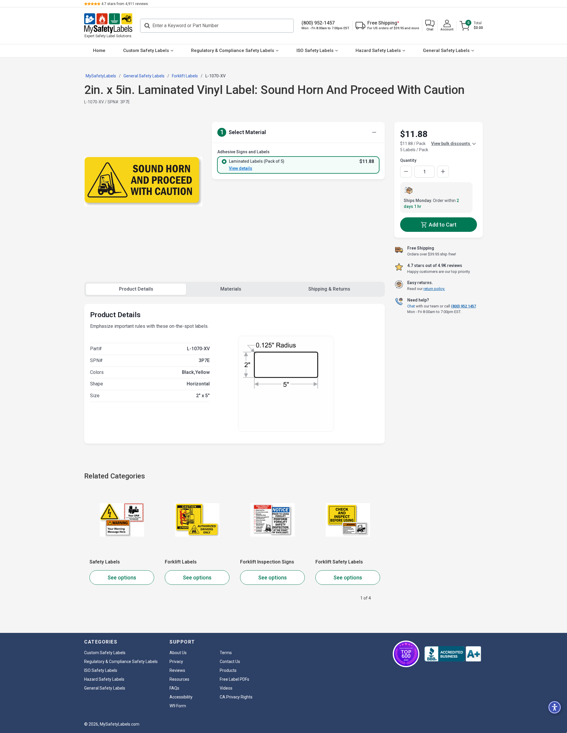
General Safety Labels (446, 50)
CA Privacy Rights (236, 697)
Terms (226, 652)
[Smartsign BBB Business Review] (452, 654)
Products (228, 670)
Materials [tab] (230, 289)
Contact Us (230, 661)
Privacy (176, 661)
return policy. (434, 288)
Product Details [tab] (136, 289)
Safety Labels (104, 562)
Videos (226, 688)
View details (240, 168)
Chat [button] (411, 306)
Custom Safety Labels (146, 50)
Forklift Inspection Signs (267, 562)
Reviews (177, 670)
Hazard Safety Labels (378, 50)
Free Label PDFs (234, 679)
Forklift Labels (181, 562)
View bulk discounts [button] (451, 143)
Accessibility (181, 697)
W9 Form (178, 705)
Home (99, 50)
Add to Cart (442, 224)
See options (121, 577)
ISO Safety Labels (314, 50)
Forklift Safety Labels (339, 562)
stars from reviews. (125, 4)
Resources (179, 679)
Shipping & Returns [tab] (329, 289)
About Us (178, 652)
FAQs (174, 688)
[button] (429, 26)
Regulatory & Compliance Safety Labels (232, 50)
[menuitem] (99, 50)
